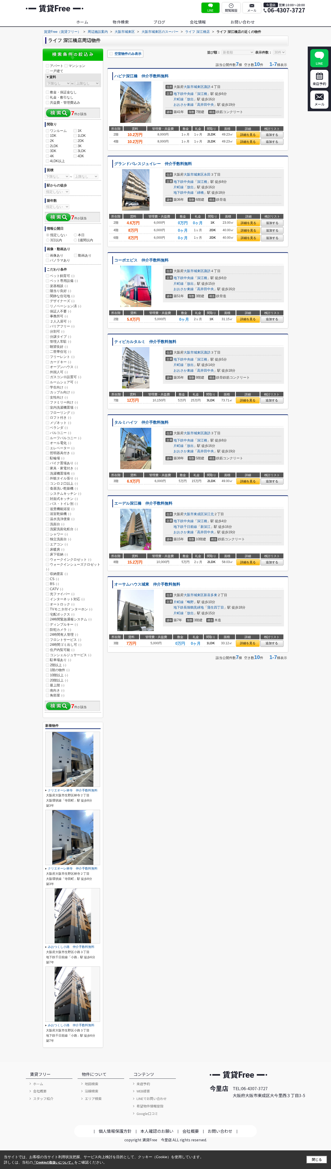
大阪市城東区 (194, 87)
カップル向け (62, 392)
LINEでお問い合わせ (152, 1098)
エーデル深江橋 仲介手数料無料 (143, 503)
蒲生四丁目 (215, 607)
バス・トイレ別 (64, 504)
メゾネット (60, 423)
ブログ (159, 22)
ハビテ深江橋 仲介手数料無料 (141, 76)
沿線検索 (91, 1091)
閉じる (317, 1159)
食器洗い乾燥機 (64, 488)
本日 (81, 235)
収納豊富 (59, 574)
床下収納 (59, 554)
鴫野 (190, 602)
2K (52, 141)
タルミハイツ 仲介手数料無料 (141, 422)
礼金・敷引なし (61, 97)
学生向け (59, 387)
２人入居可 (60, 321)
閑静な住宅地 (62, 296)
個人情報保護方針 (115, 1131)
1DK (53, 136)
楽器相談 (59, 286)
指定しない (58, 235)
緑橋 (200, 192)
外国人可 (59, 372)
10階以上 (59, 675)
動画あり (85, 255)
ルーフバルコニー (65, 438)
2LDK (54, 146)
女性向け (59, 397)
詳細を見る (248, 135)
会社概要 (40, 1091)
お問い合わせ (242, 22)
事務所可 (59, 316)
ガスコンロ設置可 (65, 377)
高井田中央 (205, 105)
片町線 (179, 99)
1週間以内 (85, 240)
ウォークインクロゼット (70, 559)
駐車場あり (60, 660)
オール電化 (60, 443)
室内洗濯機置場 (64, 407)
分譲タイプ (60, 337)
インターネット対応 (67, 599)
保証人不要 (60, 311)
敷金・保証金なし (63, 92)
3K (80, 146)
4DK (81, 156)
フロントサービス (65, 640)
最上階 (57, 685)
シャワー (59, 534)
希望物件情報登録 (150, 1106)
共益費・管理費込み (65, 102)
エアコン (59, 544)
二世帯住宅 (60, 352)
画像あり (56, 255)
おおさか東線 (184, 105)
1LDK (82, 136)
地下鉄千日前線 (185, 527)
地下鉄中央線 (184, 94)
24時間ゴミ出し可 (65, 645)
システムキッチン (65, 494)
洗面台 (57, 524)
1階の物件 (60, 670)
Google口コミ (147, 1113)
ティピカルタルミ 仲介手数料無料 (145, 342)
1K (80, 131)
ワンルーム (58, 131)
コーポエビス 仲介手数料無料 (141, 260)
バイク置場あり (64, 463)
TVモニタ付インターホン (71, 609)
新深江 (205, 527)
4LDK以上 (57, 161)
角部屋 (57, 695)
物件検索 (121, 22)
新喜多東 (210, 595)
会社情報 (198, 22)
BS (54, 584)
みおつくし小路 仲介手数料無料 (71, 947)
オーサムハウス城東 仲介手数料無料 (147, 584)
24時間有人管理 (64, 634)
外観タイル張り (64, 478)
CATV (56, 589)
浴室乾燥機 (60, 514)
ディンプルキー (64, 624)
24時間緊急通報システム (71, 619)
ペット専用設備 (64, 281)
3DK (53, 151)
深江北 (209, 514)
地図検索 (91, 1083)
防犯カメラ (60, 630)
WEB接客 (143, 1091)
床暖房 (57, 549)
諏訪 (207, 87)
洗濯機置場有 (62, 473)
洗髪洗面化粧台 (64, 529)
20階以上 (59, 680)
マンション (77, 66)
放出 (190, 99)
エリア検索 (93, 1098)
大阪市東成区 (194, 514)
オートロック (62, 604)
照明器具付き (62, 453)
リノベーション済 (65, 306)
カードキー (60, 362)
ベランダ (59, 428)
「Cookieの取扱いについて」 (53, 1162)
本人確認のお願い (157, 1131)
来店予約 (143, 1083)
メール (252, 10)
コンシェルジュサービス (70, 655)
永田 (207, 174)
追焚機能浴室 (62, 509)
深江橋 (202, 94)
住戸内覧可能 (62, 650)
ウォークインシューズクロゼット (73, 567)
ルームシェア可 (64, 382)
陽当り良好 (60, 291)
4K (52, 156)
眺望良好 (59, 347)
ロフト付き (60, 417)
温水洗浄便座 (62, 519)
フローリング (62, 413)
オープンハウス (64, 367)
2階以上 (58, 665)
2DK (81, 141)
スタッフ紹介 (43, 1098)
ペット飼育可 (62, 276)
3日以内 (56, 240)
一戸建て (56, 71)
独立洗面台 (60, 539)
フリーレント (62, 357)
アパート (56, 66)
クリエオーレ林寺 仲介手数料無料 (72, 790)
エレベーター (62, 448)
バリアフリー (62, 326)
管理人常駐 (60, 341)
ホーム (82, 22)
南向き (57, 690)
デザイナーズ (62, 301)
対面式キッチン (64, 499)
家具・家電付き (64, 468)
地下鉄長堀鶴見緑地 (189, 607)
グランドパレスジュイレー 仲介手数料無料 (153, 164)
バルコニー (60, 433)
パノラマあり (60, 260)
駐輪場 (57, 458)
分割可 (57, 331)
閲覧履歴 (231, 10)
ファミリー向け (64, 402)
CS (54, 579)
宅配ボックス (62, 614)
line (210, 10)
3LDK (82, 151)
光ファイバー (62, 594)
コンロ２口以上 (64, 483)
